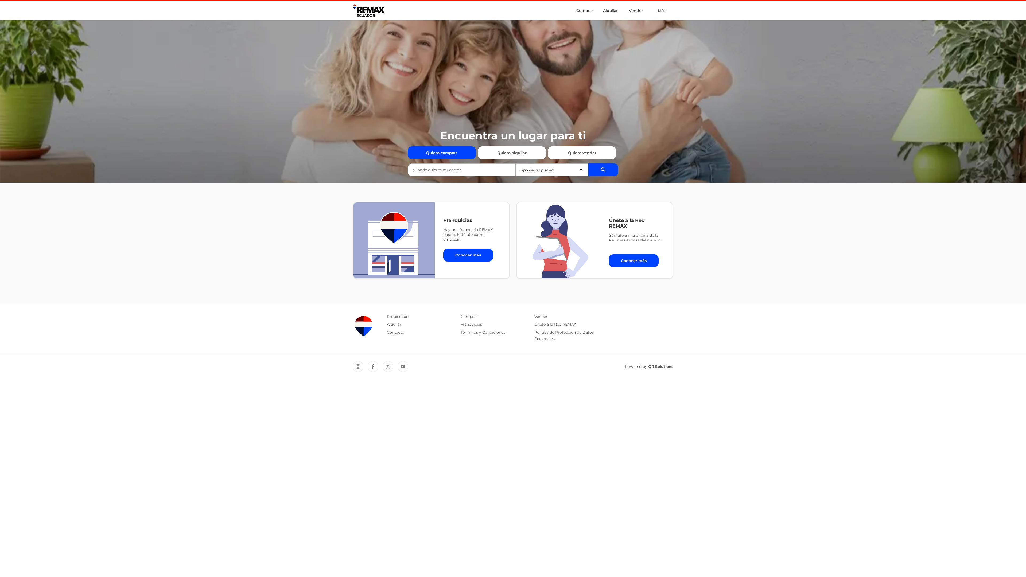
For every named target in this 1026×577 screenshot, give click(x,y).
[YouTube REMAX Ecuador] (403, 366)
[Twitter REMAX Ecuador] (388, 366)
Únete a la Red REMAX (555, 324)
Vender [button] (540, 316)
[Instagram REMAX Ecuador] (358, 366)
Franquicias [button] (471, 324)
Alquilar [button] (394, 324)
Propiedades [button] (398, 316)
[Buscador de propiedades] (603, 169)
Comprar (584, 10)
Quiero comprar (441, 152)
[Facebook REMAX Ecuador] (373, 366)
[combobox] (461, 169)
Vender (636, 10)
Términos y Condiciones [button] (483, 332)
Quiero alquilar (512, 152)
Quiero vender (582, 152)
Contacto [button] (395, 332)
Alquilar (610, 10)
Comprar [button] (469, 316)
